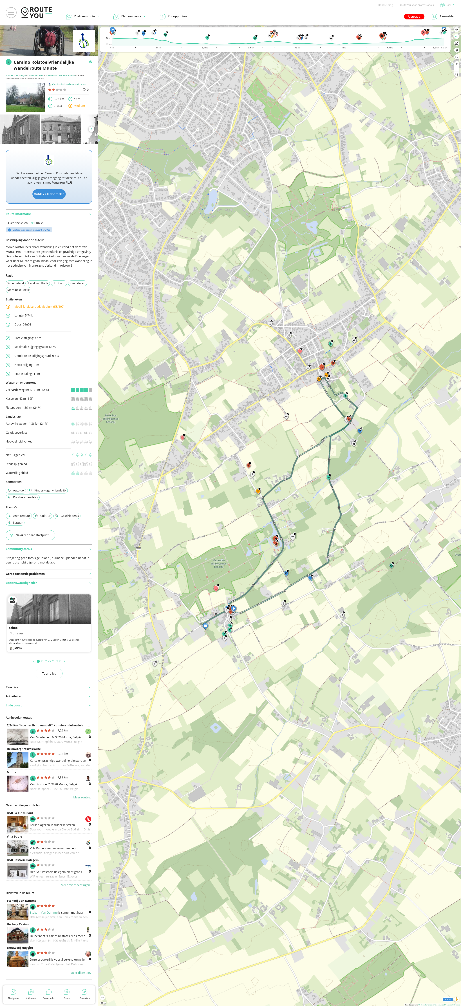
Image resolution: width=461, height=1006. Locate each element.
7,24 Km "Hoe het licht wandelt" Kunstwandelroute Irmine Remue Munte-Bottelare (66, 725)
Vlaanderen (77, 283)
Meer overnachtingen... (76, 885)
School (14, 628)
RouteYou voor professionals (416, 5)
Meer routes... (82, 797)
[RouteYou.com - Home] (36, 12)
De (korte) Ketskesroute (24, 749)
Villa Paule (14, 837)
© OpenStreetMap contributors (446, 1004)
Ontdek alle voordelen (49, 194)
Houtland (59, 283)
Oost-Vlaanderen (36, 75)
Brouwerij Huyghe (20, 948)
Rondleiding (385, 5)
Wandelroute (12, 75)
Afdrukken (31, 998)
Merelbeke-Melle (67, 75)
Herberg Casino (18, 924)
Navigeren (13, 998)
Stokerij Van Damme (21, 901)
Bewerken (85, 998)
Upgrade (414, 17)
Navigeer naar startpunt (32, 535)
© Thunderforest (425, 1004)
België (23, 75)
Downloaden (49, 998)
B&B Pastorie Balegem (23, 860)
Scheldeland (51, 75)
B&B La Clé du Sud (20, 813)
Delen (67, 998)
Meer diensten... (81, 973)
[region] (279, 515)
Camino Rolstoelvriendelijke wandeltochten (75, 84)
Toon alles (49, 673)
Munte (11, 772)
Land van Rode (38, 283)
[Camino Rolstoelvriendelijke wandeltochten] (84, 46)
